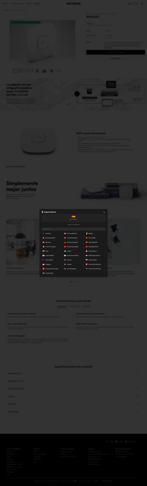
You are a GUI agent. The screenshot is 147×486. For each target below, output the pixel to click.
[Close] (104, 212)
